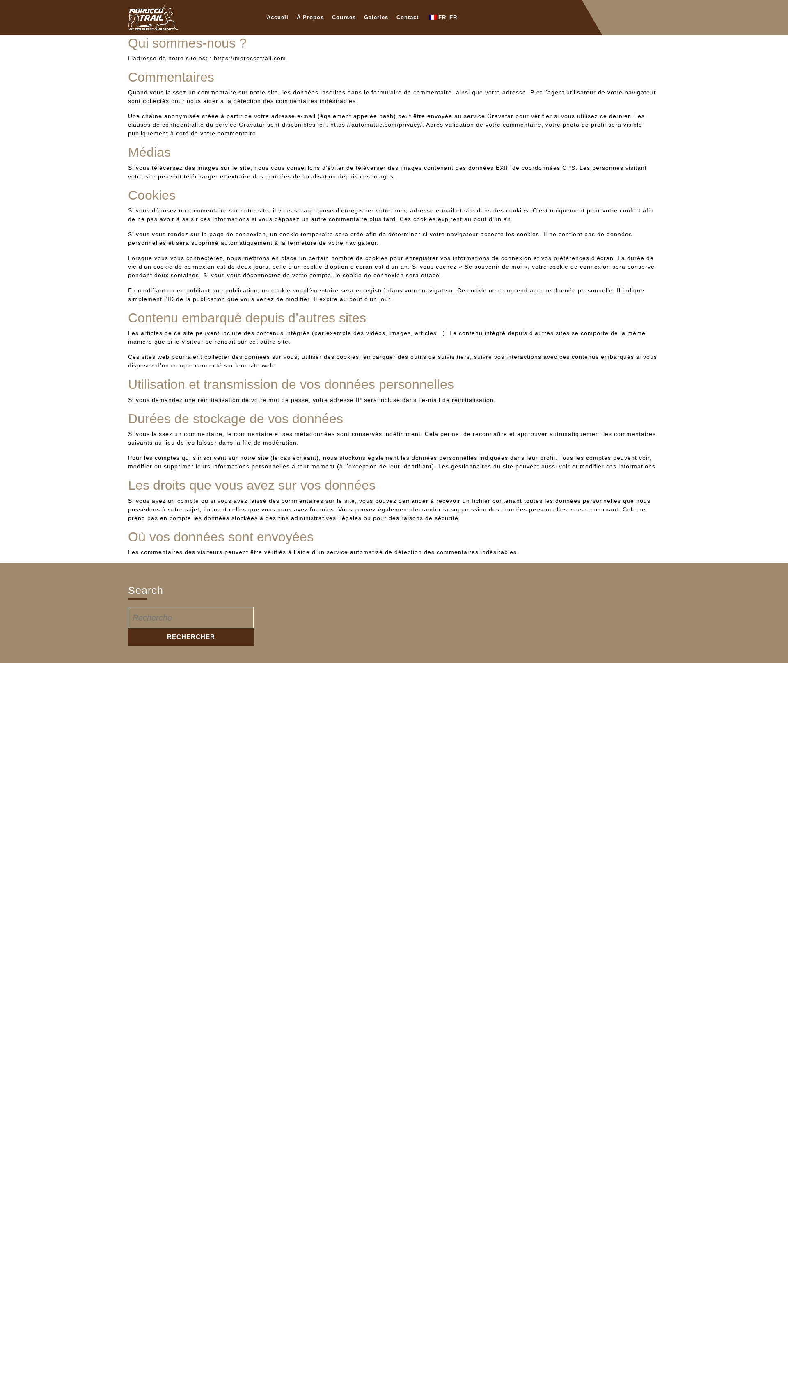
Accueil (278, 17)
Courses (344, 17)
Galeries (376, 17)
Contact (407, 17)
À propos (310, 17)
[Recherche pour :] (191, 617)
